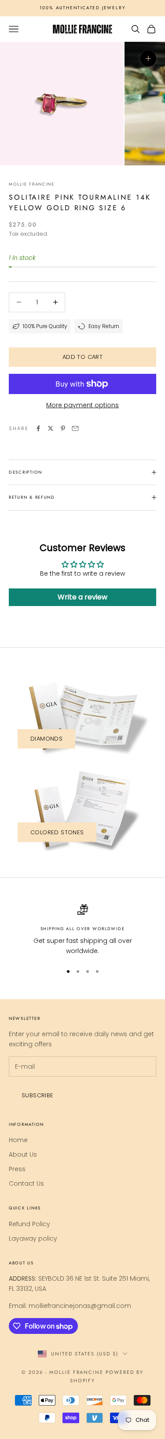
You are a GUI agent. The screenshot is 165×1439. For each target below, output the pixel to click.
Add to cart (82, 357)
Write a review (82, 597)
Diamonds (46, 738)
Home (18, 1140)
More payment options (82, 405)
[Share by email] (75, 428)
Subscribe (38, 1095)
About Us (23, 1154)
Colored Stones (57, 832)
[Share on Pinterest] (62, 428)
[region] (82, 930)
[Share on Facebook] (38, 428)
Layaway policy (33, 1238)
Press (17, 1169)
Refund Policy (29, 1224)
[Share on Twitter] (50, 428)
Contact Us (26, 1183)
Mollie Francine (32, 184)
